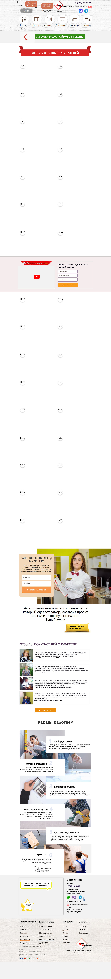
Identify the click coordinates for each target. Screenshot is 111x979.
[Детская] (48, 27)
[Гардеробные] (61, 27)
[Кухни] (23, 27)
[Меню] (26, 13)
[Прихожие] (74, 27)
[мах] (81, 12)
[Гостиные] (87, 27)
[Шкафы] (36, 27)
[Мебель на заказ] (84, 948)
